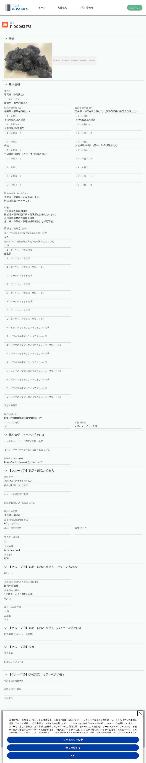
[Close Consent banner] (140, 713)
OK (73, 755)
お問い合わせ (86, 7)
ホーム (41, 7)
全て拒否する (73, 747)
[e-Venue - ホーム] (17, 7)
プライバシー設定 (73, 739)
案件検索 (62, 7)
